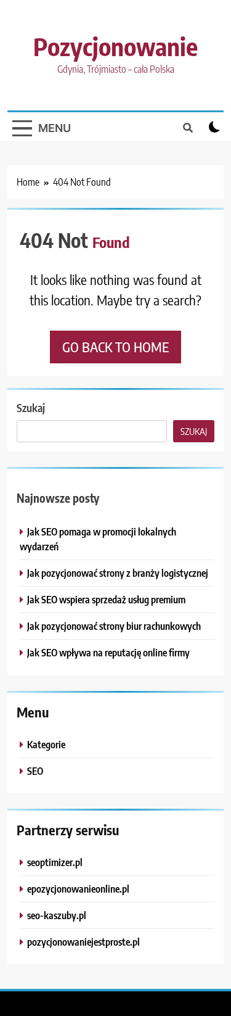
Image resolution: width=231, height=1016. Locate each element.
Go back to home (115, 346)
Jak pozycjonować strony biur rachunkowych (114, 625)
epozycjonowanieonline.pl (78, 888)
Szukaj (31, 407)
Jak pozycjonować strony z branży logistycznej (117, 572)
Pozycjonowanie (115, 46)
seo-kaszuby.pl (56, 915)
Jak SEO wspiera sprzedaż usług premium (106, 599)
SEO (35, 770)
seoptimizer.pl (55, 862)
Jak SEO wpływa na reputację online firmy (108, 652)
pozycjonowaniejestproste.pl (83, 941)
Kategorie (46, 744)
